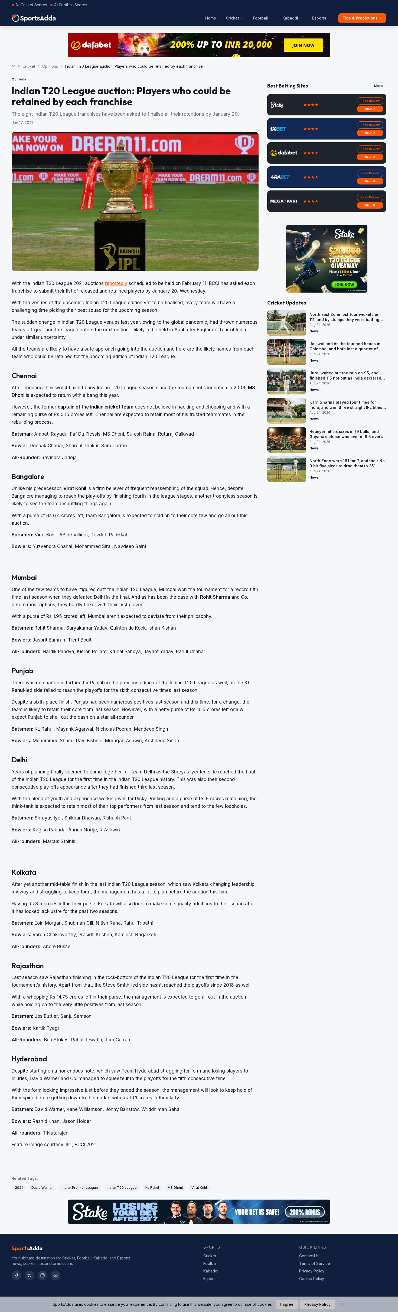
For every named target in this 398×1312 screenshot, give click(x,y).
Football (260, 18)
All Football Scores (70, 4)
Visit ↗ (370, 109)
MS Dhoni (175, 1187)
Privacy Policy (311, 1271)
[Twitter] (29, 1275)
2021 (19, 1187)
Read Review (370, 101)
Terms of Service (314, 1263)
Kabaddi (290, 18)
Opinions (50, 66)
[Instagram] (42, 1275)
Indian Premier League (80, 1187)
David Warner (42, 1187)
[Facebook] (16, 1275)
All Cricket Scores (31, 4)
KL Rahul (152, 1187)
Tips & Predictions (360, 18)
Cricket (232, 18)
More (378, 86)
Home (210, 18)
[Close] (342, 1304)
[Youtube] (55, 1275)
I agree (286, 1304)
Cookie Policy (311, 1278)
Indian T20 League (122, 1187)
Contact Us (309, 1255)
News (314, 331)
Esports (319, 18)
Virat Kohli (199, 1187)
